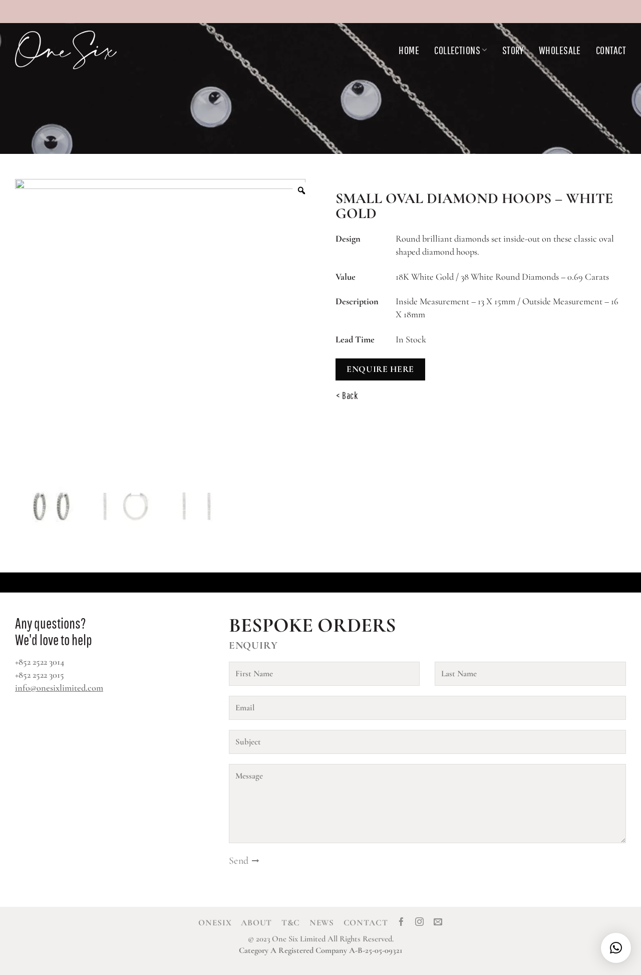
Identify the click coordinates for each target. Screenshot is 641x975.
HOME (409, 50)
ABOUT (256, 922)
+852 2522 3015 (39, 674)
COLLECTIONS (457, 50)
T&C (290, 922)
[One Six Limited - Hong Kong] (90, 50)
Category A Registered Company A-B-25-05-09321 (321, 950)
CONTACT (611, 50)
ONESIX (214, 922)
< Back (347, 395)
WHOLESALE (560, 50)
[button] (616, 948)
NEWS (321, 922)
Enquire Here (380, 369)
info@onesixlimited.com (59, 687)
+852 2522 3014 (39, 661)
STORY (513, 50)
